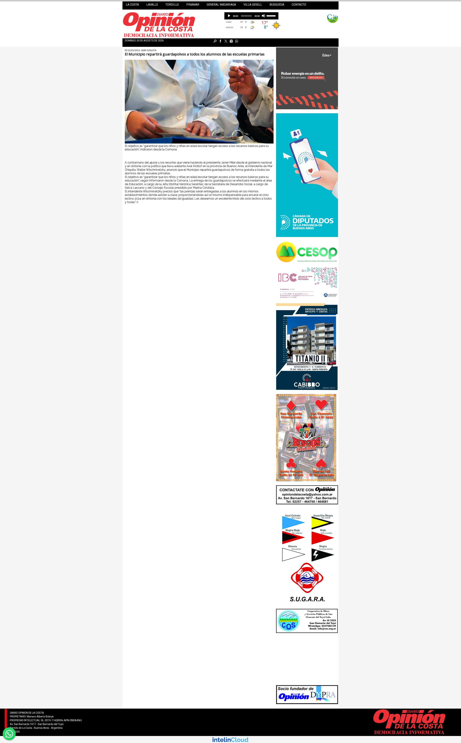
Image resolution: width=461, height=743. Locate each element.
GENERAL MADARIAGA (221, 4)
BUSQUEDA (277, 4)
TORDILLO (172, 4)
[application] (251, 15)
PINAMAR (192, 4)
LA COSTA (132, 4)
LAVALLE (152, 4)
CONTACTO (299, 4)
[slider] (272, 15)
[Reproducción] (228, 15)
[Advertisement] (305, 659)
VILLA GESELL (252, 4)
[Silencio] (263, 15)
